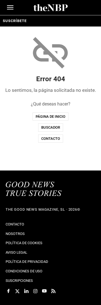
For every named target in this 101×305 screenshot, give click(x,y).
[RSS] (53, 291)
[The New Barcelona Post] (34, 189)
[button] (10, 7)
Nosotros (15, 234)
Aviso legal (16, 252)
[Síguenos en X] (17, 291)
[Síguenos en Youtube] (44, 291)
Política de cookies (24, 243)
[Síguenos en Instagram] (35, 291)
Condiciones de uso (24, 271)
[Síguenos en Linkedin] (26, 291)
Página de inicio (50, 116)
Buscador (50, 127)
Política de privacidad (27, 262)
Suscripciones (19, 280)
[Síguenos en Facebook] (8, 291)
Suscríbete (14, 21)
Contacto (50, 138)
